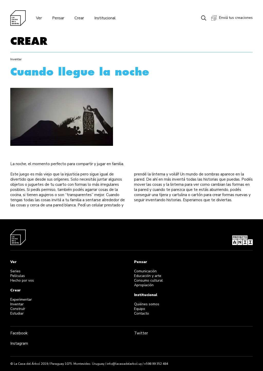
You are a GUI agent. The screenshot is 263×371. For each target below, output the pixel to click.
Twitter (141, 333)
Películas (17, 275)
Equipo (139, 308)
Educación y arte (147, 275)
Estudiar (17, 313)
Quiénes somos (146, 304)
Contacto (141, 313)
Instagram (19, 343)
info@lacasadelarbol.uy (124, 364)
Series (15, 271)
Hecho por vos (22, 280)
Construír (17, 308)
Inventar (17, 304)
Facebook (18, 333)
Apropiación (144, 285)
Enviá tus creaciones (236, 17)
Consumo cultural (148, 280)
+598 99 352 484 (156, 364)
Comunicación (145, 271)
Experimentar (21, 299)
